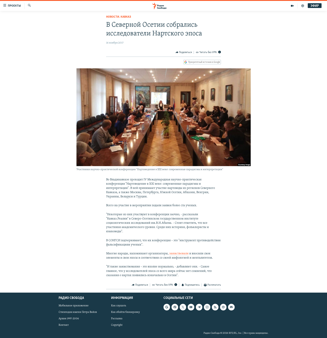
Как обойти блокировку (125, 312)
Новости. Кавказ (118, 17)
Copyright (116, 325)
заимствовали (179, 253)
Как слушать (118, 306)
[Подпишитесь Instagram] (207, 307)
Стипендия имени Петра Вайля (78, 312)
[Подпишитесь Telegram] (199, 307)
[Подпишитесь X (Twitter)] (183, 307)
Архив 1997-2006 (69, 318)
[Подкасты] (223, 307)
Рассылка (116, 318)
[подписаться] (231, 307)
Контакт (64, 325)
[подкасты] (303, 5)
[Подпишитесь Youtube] (191, 307)
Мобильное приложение (74, 306)
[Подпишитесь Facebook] (175, 307)
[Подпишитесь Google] (167, 307)
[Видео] (292, 5)
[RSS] (215, 307)
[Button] (184, 52)
